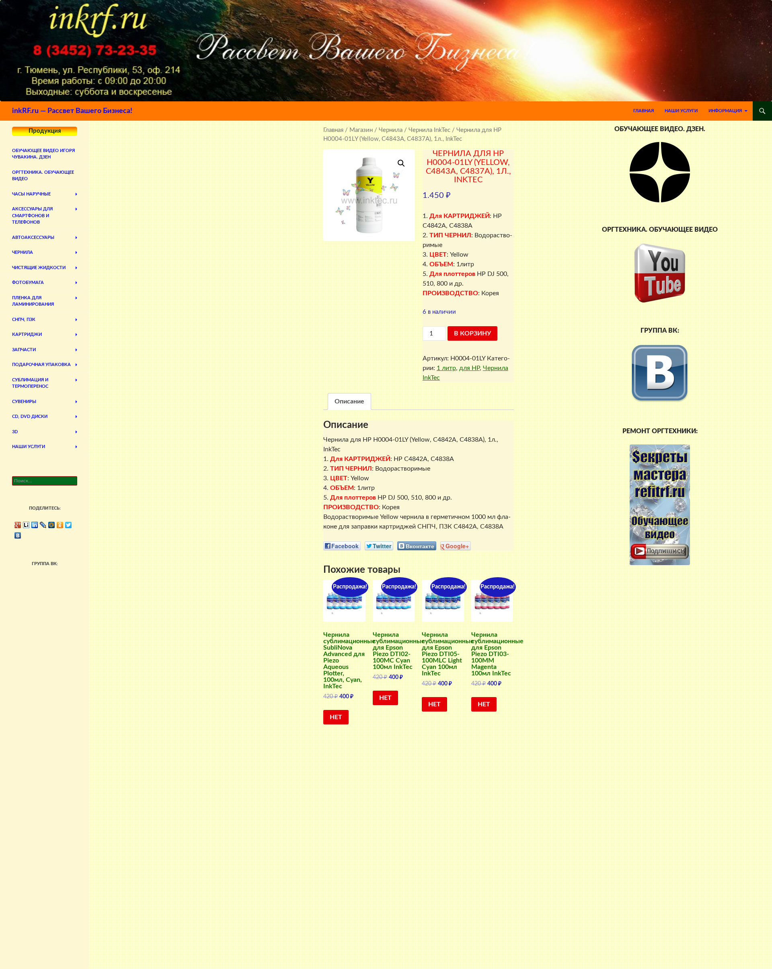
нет (336, 717)
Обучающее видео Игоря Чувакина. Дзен (43, 154)
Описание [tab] (349, 401)
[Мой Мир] (51, 525)
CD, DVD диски (29, 416)
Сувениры (24, 401)
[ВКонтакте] (18, 535)
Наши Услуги (681, 111)
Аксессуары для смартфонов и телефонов (32, 215)
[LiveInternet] (26, 525)
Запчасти (24, 350)
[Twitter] (68, 525)
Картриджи (27, 334)
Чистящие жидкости (39, 267)
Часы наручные (31, 194)
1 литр (446, 368)
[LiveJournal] (43, 525)
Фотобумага (28, 282)
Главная (643, 111)
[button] (401, 163)
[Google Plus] (18, 525)
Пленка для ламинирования (33, 301)
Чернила (390, 130)
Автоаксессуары (33, 237)
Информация (725, 111)
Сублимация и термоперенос (30, 383)
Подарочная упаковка (41, 364)
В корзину (472, 333)
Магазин (361, 130)
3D (15, 432)
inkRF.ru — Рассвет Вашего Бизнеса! (72, 111)
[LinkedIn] (35, 525)
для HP (469, 368)
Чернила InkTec (429, 130)
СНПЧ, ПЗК (23, 319)
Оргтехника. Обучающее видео (43, 175)
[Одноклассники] (60, 525)
